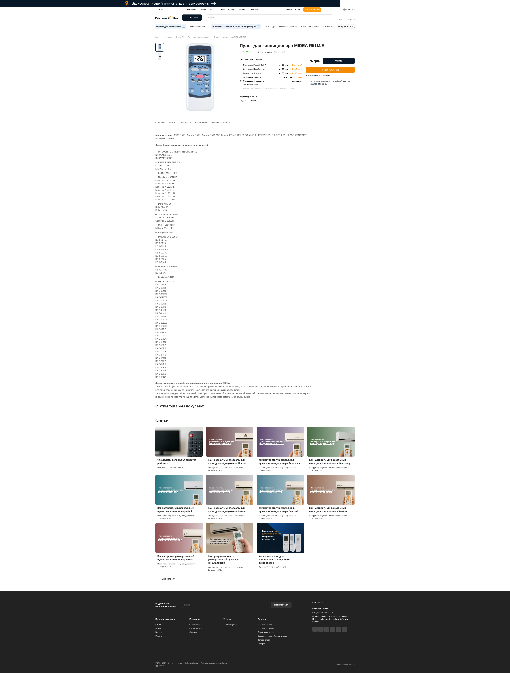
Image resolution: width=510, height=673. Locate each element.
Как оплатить (201, 123)
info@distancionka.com (322, 612)
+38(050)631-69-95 (291, 10)
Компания (194, 619)
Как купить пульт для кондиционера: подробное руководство (274, 559)
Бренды (159, 632)
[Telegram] (326, 629)
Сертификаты (195, 628)
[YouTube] (332, 629)
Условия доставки (221, 123)
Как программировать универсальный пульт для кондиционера (223, 559)
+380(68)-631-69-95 (318, 84)
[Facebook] (315, 629)
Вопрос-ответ (264, 640)
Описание (160, 123)
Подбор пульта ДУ (232, 624)
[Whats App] (344, 629)
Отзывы (173, 123)
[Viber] (338, 629)
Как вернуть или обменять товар (272, 636)
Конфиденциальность (345, 664)
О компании (194, 624)
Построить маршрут (251, 84)
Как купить (186, 123)
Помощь (262, 619)
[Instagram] (321, 629)
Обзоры (261, 644)
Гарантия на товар (266, 632)
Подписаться (281, 605)
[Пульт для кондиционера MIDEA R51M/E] (199, 77)
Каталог (159, 624)
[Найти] (329, 17)
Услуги (158, 636)
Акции (158, 628)
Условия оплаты (265, 624)
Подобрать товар (330, 70)
